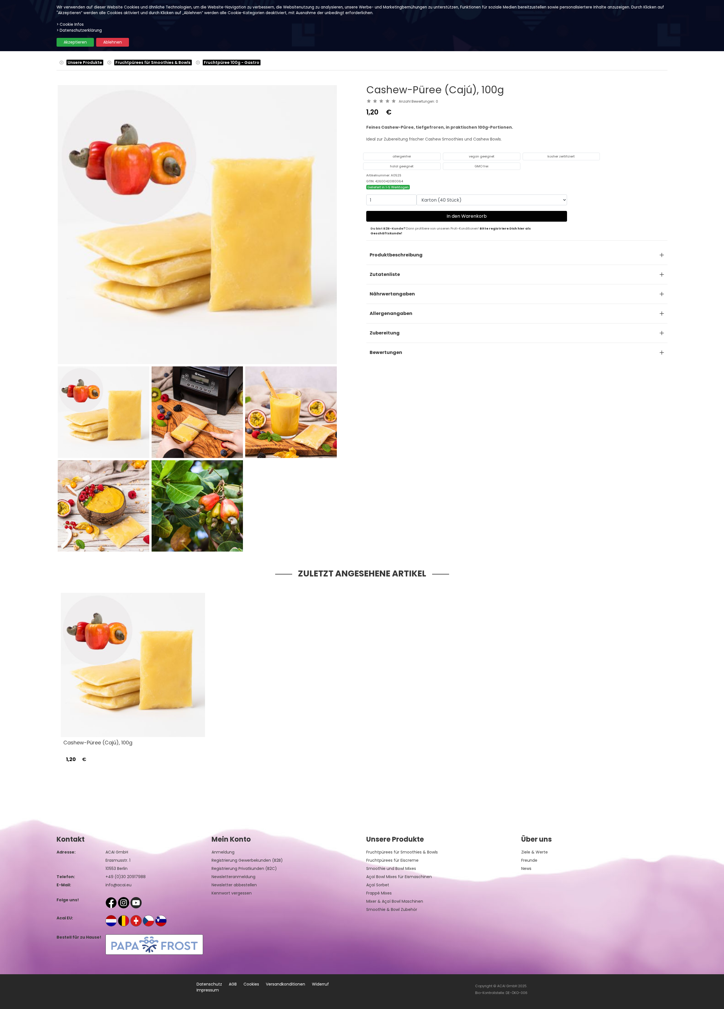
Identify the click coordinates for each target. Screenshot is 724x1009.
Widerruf (320, 984)
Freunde (529, 860)
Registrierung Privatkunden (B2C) (244, 868)
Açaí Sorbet (377, 885)
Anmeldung (223, 852)
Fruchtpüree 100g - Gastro (231, 62)
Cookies (251, 984)
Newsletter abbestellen (234, 885)
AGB (233, 984)
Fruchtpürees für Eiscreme (392, 860)
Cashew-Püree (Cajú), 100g (97, 742)
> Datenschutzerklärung (79, 30)
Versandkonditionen (285, 984)
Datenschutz (209, 984)
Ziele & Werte (534, 852)
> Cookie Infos (70, 24)
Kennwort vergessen (232, 893)
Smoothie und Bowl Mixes (391, 868)
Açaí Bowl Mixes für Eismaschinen (399, 877)
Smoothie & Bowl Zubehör (391, 909)
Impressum (208, 990)
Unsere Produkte (85, 62)
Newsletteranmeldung (233, 877)
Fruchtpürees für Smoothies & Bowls (153, 62)
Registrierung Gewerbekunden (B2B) (247, 860)
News (526, 868)
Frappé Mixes (379, 893)
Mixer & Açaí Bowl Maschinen (394, 901)
